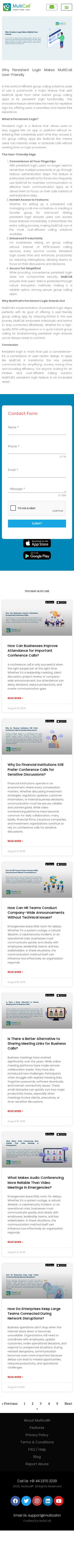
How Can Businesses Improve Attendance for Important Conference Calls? (33, 650)
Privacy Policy (37, 1434)
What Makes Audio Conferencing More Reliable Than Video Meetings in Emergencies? (36, 1182)
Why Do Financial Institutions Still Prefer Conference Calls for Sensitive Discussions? (35, 769)
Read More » (15, 698)
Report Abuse (37, 1464)
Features (37, 1427)
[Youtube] (59, 1501)
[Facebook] (15, 1501)
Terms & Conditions (37, 1442)
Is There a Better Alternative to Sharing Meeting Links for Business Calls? (37, 1043)
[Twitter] (26, 1501)
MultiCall (66, 277)
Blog (37, 1456)
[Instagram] (37, 1501)
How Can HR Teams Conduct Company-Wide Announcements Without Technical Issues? (36, 912)
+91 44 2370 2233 (43, 1481)
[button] (66, 7)
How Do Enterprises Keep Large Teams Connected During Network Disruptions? (34, 1313)
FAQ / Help (37, 1449)
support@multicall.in (44, 1515)
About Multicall (37, 1420)
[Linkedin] (48, 1501)
